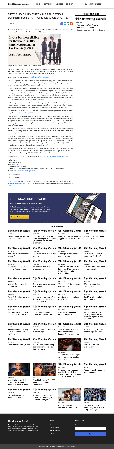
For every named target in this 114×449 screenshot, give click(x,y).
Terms (52, 425)
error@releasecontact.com (16, 184)
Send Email (15, 164)
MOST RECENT (47, 4)
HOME (38, 4)
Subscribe (91, 434)
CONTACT (69, 4)
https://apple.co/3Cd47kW (26, 113)
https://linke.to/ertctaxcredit (39, 77)
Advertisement (55, 430)
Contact (52, 433)
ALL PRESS (59, 4)
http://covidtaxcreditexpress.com (56, 156)
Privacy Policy (54, 428)
